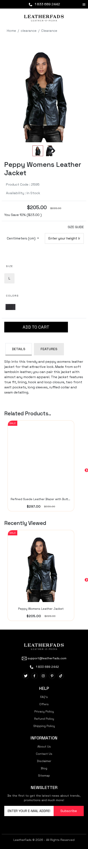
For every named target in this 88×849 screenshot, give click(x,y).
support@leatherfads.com (47, 658)
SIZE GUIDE (76, 227)
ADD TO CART (36, 327)
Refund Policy (44, 719)
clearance (29, 30)
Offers (44, 704)
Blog (44, 768)
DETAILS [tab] (18, 349)
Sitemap (44, 775)
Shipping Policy (44, 726)
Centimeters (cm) (21, 238)
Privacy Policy (44, 711)
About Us (44, 746)
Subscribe (68, 811)
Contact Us (44, 754)
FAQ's (44, 697)
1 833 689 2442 (47, 4)
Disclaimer (44, 761)
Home (11, 30)
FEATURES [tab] (49, 349)
